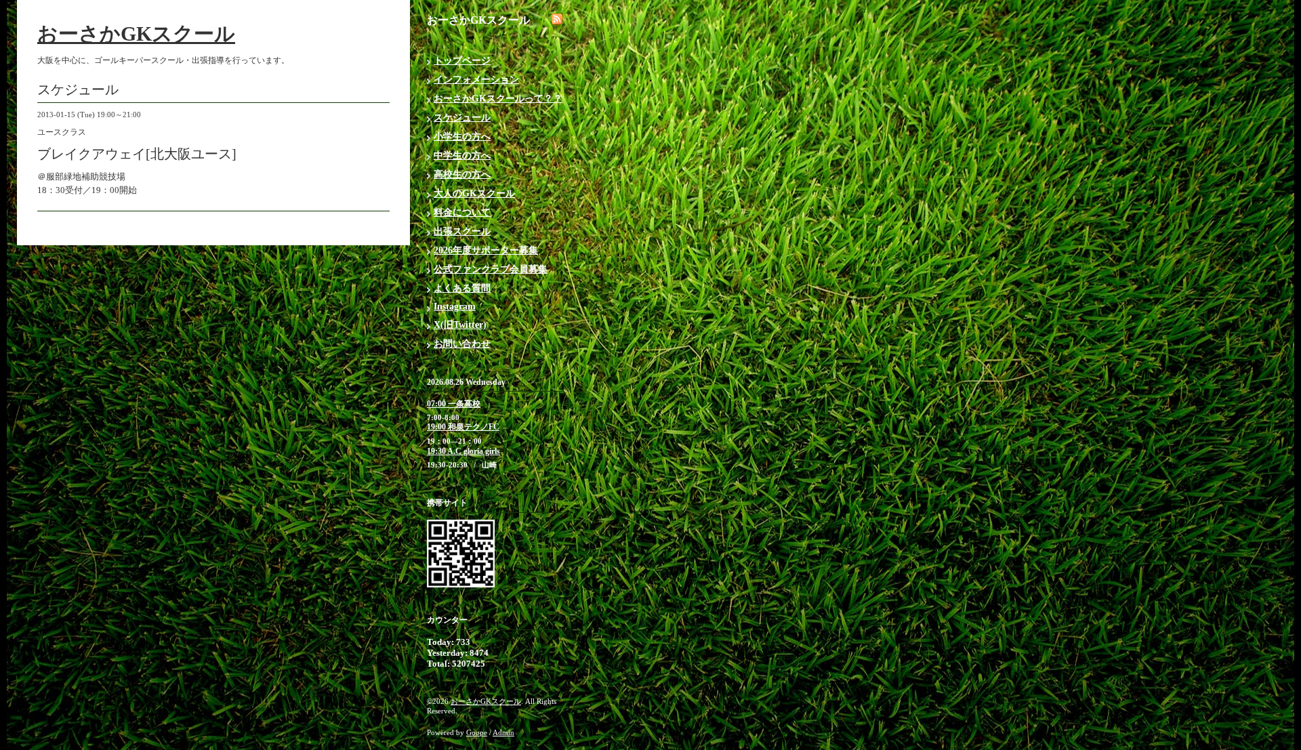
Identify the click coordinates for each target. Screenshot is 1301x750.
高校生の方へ (462, 174)
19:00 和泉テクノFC (463, 427)
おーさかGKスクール (136, 33)
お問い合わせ (462, 344)
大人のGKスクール (474, 193)
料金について (462, 212)
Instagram (455, 306)
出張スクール (462, 231)
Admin (503, 732)
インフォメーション (476, 80)
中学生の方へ (462, 155)
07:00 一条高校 (453, 404)
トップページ (462, 61)
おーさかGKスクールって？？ (498, 98)
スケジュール (462, 117)
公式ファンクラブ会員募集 (491, 269)
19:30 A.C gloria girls (463, 451)
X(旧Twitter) (460, 325)
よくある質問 (462, 288)
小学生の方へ (462, 136)
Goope (476, 732)
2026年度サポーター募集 (486, 250)
